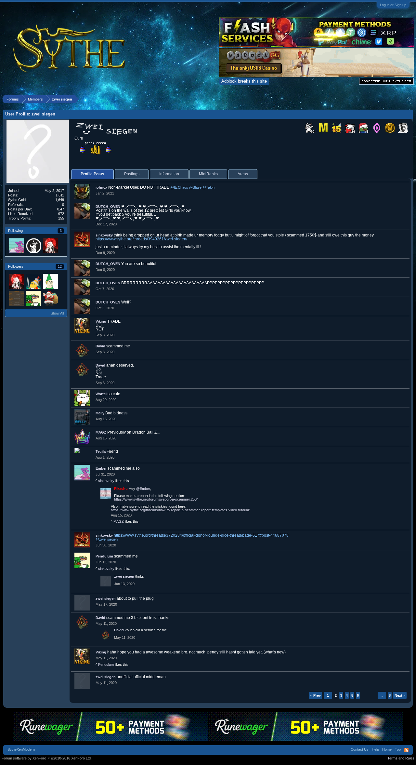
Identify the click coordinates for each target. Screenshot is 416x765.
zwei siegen (124, 576)
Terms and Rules (400, 758)
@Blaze (195, 187)
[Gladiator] (33, 281)
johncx (101, 187)
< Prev (315, 695)
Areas (243, 174)
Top (398, 749)
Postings (131, 174)
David (100, 346)
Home (387, 749)
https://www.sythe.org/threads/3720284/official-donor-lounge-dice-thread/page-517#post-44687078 (201, 535)
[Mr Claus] (50, 298)
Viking (101, 321)
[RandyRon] (33, 245)
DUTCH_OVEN (108, 206)
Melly (100, 413)
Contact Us (360, 749)
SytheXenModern (21, 749)
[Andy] (50, 245)
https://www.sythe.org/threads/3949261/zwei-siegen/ (141, 239)
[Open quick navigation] (409, 99)
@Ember (143, 488)
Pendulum (104, 556)
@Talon (208, 187)
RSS (406, 750)
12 (60, 266)
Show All (57, 313)
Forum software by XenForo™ (47, 758)
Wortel (101, 394)
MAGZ (101, 432)
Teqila (101, 451)
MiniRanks (208, 174)
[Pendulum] (33, 298)
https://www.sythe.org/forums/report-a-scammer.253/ (156, 499)
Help (375, 749)
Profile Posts (92, 174)
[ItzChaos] (50, 281)
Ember (101, 468)
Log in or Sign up (393, 5)
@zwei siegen (107, 539)
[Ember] (16, 245)
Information (169, 174)
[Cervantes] (16, 298)
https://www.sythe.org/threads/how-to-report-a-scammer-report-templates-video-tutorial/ (180, 510)
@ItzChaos (179, 187)
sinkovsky (104, 235)
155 (61, 218)
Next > (400, 695)
